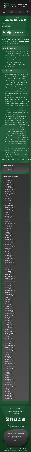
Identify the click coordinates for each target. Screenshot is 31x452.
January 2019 (8, 308)
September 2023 (9, 228)
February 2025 (8, 202)
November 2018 (9, 312)
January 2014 (8, 397)
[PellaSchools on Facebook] (11, 420)
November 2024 (9, 207)
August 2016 (8, 352)
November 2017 (9, 329)
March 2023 (8, 235)
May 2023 (7, 232)
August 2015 (8, 370)
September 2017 (9, 333)
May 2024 (7, 214)
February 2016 (8, 359)
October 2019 (8, 294)
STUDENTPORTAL (12, 12)
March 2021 (8, 271)
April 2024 (7, 216)
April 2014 (7, 391)
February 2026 (8, 184)
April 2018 (7, 320)
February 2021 (8, 273)
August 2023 (8, 230)
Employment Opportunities (16, 411)
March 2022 (8, 253)
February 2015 (8, 377)
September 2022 (9, 246)
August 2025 (8, 195)
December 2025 (9, 188)
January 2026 (8, 186)
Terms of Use (20, 450)
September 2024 (9, 211)
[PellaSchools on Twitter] (15, 420)
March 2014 (8, 393)
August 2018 (8, 317)
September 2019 (9, 296)
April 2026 (7, 181)
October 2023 (8, 227)
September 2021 (9, 264)
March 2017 (8, 340)
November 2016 (9, 347)
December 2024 (9, 205)
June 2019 (7, 299)
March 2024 (8, 218)
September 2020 (9, 281)
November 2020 (9, 278)
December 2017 (9, 328)
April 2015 (7, 374)
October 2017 (8, 331)
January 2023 (8, 239)
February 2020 (8, 287)
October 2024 (8, 209)
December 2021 (9, 258)
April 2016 (7, 356)
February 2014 (8, 395)
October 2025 (8, 191)
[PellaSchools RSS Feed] (23, 420)
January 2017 (8, 343)
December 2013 (9, 398)
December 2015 (9, 363)
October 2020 (8, 280)
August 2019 (8, 297)
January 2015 (8, 379)
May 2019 (7, 301)
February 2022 (8, 255)
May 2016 (7, 354)
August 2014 (8, 388)
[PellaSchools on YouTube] (7, 420)
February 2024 (8, 219)
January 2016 (8, 361)
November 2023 (9, 225)
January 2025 (8, 204)
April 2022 (7, 251)
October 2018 (8, 313)
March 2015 (8, 375)
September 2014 (9, 386)
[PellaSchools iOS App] (15, 426)
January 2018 (8, 326)
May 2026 (7, 179)
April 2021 (7, 269)
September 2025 (9, 193)
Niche (21, 438)
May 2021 (7, 267)
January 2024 (8, 221)
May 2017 (7, 336)
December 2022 (9, 241)
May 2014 (7, 390)
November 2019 (9, 292)
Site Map (16, 413)
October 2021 (8, 262)
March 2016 (8, 358)
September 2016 (9, 351)
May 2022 (7, 250)
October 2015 (8, 367)
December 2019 (9, 290)
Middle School (6, 26)
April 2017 (7, 338)
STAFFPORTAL (19, 12)
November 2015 (9, 365)
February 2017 (8, 342)
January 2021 (8, 274)
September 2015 (9, 368)
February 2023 (8, 237)
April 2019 (7, 303)
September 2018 (9, 315)
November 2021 (9, 260)
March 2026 (8, 182)
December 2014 (9, 381)
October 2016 (8, 349)
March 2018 (8, 322)
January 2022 (8, 257)
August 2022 (8, 248)
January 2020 (8, 289)
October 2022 (8, 244)
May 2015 (7, 372)
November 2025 (9, 189)
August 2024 (8, 212)
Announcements (15, 17)
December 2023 (9, 223)
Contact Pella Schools (16, 409)
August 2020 (8, 283)
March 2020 (8, 285)
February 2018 (8, 324)
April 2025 (7, 198)
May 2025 (7, 196)
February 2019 (8, 306)
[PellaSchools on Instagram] (19, 420)
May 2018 (7, 319)
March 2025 (8, 200)
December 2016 (9, 345)
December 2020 (9, 276)
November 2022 (9, 243)
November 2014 (9, 382)
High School (8, 168)
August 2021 (8, 266)
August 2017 (8, 335)
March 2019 (8, 305)
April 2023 (7, 234)
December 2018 (9, 310)
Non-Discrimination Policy (10, 450)
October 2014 (8, 384)
